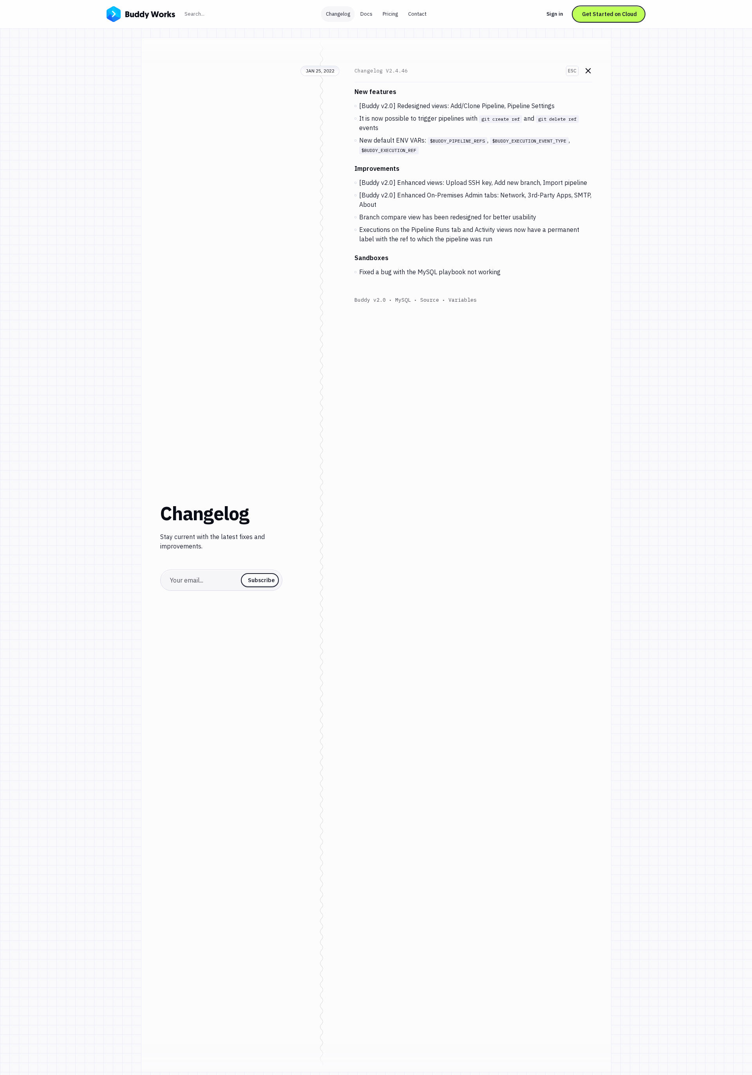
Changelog (338, 14)
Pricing (390, 14)
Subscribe (261, 580)
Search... (211, 13)
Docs (366, 14)
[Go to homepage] (141, 13)
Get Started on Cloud (609, 14)
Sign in (554, 14)
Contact (417, 14)
